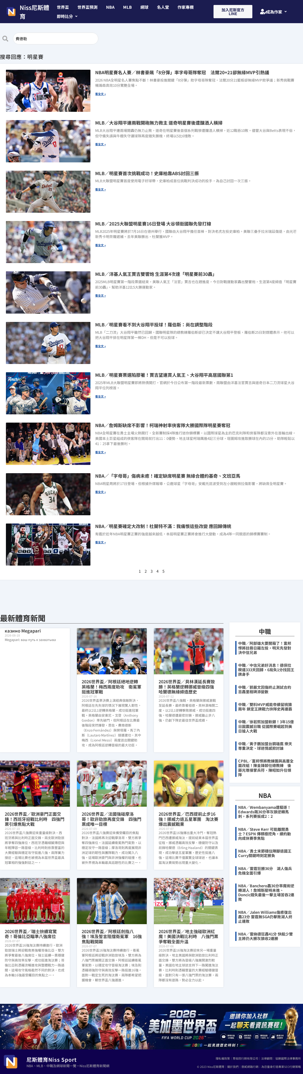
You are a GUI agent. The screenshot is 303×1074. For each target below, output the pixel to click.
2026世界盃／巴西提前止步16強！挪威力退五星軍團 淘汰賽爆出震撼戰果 (188, 819)
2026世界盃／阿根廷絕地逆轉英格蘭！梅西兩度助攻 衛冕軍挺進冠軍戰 (111, 686)
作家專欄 (186, 7)
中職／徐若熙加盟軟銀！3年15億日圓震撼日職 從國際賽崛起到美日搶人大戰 (266, 726)
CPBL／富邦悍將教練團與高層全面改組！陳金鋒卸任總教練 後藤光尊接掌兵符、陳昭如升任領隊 (266, 767)
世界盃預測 (87, 7)
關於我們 (233, 1067)
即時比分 (65, 16)
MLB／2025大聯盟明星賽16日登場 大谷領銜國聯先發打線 (153, 223)
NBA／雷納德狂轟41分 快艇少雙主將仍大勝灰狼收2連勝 (265, 936)
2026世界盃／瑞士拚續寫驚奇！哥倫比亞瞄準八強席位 (31, 934)
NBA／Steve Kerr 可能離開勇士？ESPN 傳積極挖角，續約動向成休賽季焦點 (264, 833)
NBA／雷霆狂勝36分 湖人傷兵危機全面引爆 (265, 871)
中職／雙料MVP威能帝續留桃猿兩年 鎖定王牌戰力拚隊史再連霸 (265, 707)
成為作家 (274, 12)
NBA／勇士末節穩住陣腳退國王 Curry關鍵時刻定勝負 (266, 853)
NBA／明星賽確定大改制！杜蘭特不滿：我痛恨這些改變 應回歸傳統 (163, 526)
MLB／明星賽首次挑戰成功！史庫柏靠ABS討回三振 (147, 173)
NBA (110, 7)
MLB (127, 7)
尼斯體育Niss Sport (52, 1059)
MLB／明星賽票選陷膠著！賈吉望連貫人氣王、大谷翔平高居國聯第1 (164, 375)
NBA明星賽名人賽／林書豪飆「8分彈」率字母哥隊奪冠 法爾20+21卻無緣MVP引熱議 (182, 72)
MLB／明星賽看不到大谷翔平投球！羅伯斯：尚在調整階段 (154, 324)
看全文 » (100, 94)
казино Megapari (23, 631)
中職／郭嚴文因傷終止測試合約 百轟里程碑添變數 (266, 689)
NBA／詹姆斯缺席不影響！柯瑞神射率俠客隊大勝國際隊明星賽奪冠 (162, 425)
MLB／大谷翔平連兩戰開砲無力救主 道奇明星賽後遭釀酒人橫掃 (159, 122)
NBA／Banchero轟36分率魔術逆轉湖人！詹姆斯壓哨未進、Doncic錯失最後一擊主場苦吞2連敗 (266, 892)
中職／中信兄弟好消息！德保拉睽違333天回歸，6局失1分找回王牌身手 (266, 669)
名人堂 (163, 7)
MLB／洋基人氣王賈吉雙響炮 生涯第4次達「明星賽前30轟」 (156, 274)
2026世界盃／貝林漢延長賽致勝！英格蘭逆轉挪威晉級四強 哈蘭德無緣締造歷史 (188, 686)
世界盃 (63, 7)
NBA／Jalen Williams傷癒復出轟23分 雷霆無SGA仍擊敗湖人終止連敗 (265, 916)
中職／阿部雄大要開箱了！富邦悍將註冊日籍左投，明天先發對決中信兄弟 (264, 647)
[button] (67, 16)
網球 (144, 7)
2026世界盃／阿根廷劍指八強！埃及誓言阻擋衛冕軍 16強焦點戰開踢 (112, 936)
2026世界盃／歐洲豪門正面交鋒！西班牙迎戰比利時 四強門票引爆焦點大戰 (34, 819)
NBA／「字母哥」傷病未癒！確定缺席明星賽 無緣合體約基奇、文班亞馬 (167, 475)
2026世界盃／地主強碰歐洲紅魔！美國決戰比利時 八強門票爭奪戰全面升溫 (188, 936)
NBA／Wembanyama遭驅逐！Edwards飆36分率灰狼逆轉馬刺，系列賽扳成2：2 (264, 811)
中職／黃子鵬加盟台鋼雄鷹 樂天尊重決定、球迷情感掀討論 (265, 746)
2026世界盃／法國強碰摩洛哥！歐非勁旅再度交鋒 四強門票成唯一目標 (111, 819)
